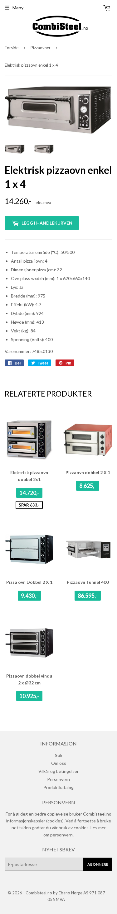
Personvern (58, 779)
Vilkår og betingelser (58, 771)
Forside (11, 47)
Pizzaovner (41, 47)
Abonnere (97, 864)
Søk (58, 755)
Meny (17, 7)
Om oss (58, 763)
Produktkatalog (58, 787)
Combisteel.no (39, 892)
